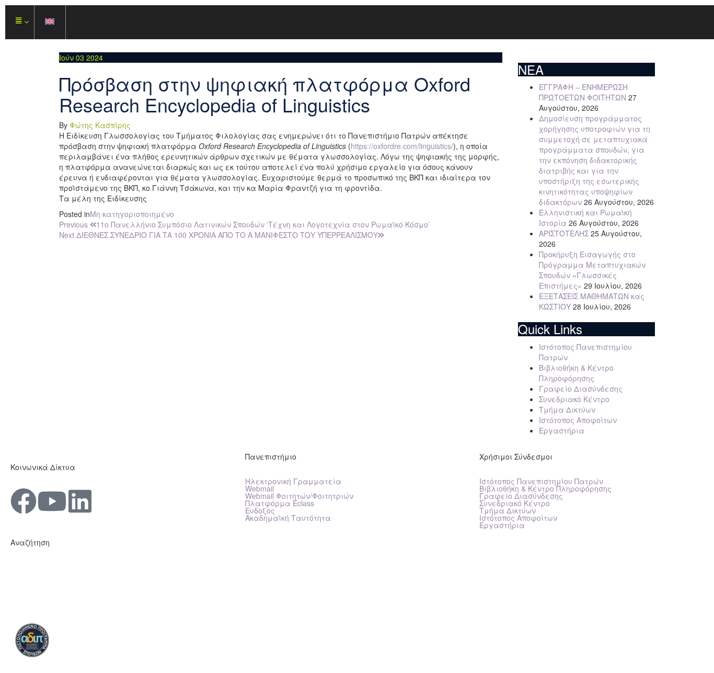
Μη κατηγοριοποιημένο (132, 214)
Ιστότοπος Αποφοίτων (578, 420)
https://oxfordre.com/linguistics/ (402, 146)
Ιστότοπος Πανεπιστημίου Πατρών (541, 481)
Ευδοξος (260, 510)
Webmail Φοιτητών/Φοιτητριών (299, 495)
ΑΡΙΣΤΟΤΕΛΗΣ (564, 233)
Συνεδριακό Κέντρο (574, 399)
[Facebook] (23, 501)
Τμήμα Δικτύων (567, 409)
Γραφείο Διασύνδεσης (581, 388)
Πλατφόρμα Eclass (279, 503)
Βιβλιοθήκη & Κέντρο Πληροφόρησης (576, 372)
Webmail (259, 488)
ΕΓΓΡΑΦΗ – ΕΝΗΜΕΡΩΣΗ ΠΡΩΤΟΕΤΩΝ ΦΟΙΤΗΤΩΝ (583, 92)
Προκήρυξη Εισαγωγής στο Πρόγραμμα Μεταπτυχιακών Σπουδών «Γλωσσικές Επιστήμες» (592, 270)
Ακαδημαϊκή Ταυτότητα (288, 517)
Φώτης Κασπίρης (100, 125)
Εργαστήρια (561, 430)
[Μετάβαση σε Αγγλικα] (50, 22)
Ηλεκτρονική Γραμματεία (293, 481)
